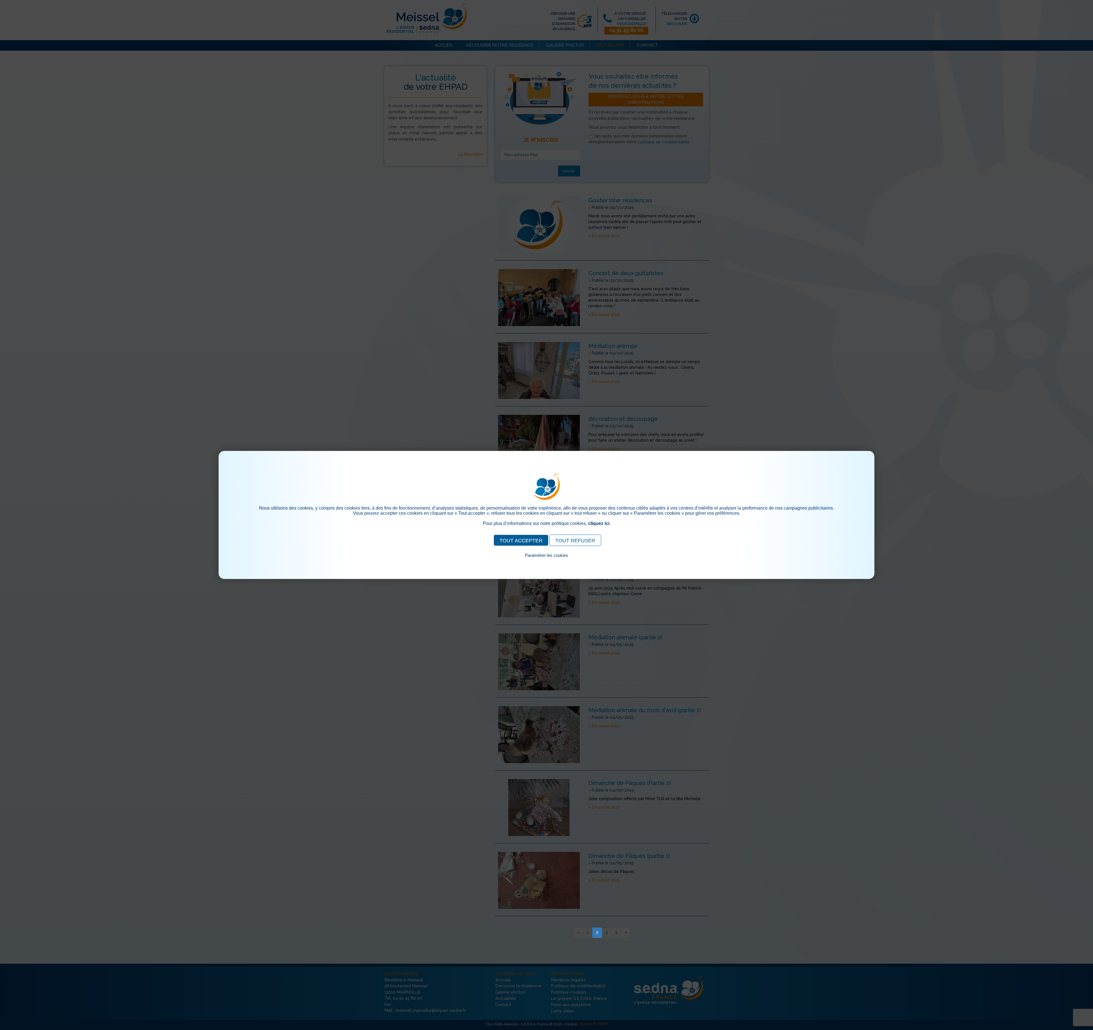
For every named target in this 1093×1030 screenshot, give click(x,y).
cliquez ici (598, 523)
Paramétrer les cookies (546, 555)
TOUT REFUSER (575, 540)
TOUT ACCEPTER (521, 540)
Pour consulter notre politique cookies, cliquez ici (546, 561)
